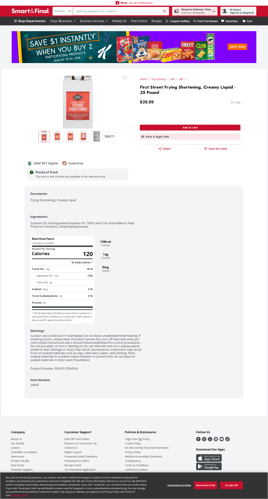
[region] (134, 485)
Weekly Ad (119, 21)
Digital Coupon (73, 452)
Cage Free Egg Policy (137, 439)
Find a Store (139, 21)
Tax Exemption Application (80, 469)
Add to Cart (190, 127)
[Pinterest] (216, 440)
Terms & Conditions (137, 465)
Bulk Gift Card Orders (76, 439)
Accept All (231, 485)
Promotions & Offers (76, 461)
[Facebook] (198, 440)
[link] (177, 21)
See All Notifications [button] (141, 3)
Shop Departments (32, 21)
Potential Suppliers (22, 469)
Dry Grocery (159, 79)
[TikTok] (227, 440)
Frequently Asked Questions (80, 456)
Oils (172, 79)
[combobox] (63, 11)
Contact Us (70, 447)
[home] (31, 11)
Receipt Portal (72, 465)
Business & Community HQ (80, 443)
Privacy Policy (133, 452)
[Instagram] (204, 440)
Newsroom (17, 456)
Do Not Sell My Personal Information (147, 447)
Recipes (157, 21)
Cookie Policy (133, 443)
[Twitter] (210, 440)
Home (143, 79)
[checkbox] (125, 78)
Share (167, 148)
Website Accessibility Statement (143, 456)
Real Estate (17, 465)
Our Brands (17, 443)
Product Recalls (20, 461)
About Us (16, 439)
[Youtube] (222, 440)
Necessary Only (205, 485)
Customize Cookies (136, 469)
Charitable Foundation (24, 452)
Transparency (133, 461)
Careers (15, 447)
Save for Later (218, 148)
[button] (213, 10)
